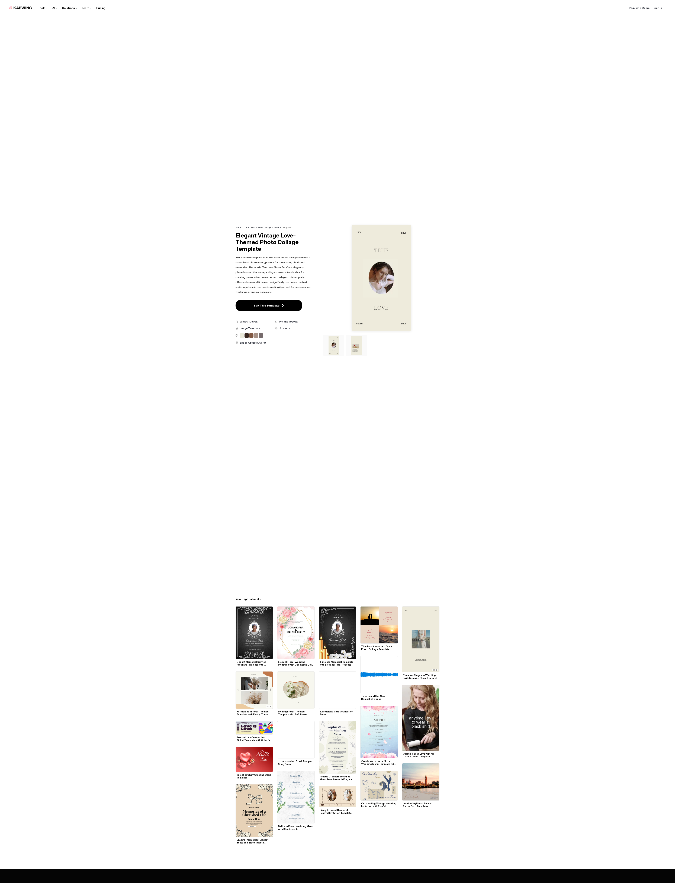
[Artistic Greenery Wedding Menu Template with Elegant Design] (337, 747)
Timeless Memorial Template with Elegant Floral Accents (337, 663)
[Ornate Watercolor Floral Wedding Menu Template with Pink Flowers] (379, 732)
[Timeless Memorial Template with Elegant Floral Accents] (337, 633)
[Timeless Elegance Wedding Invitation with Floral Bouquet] (420, 639)
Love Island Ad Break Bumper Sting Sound (295, 762)
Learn (85, 8)
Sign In (658, 7)
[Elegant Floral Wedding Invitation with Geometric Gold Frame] (295, 633)
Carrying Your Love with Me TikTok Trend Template (419, 755)
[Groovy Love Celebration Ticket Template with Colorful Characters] (254, 727)
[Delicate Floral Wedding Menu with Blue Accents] (295, 797)
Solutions (68, 8)
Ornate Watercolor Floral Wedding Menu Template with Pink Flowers (378, 762)
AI (53, 8)
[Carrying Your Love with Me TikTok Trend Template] (420, 718)
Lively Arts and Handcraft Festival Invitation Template (336, 811)
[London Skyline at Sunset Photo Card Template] (420, 781)
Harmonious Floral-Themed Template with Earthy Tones (252, 713)
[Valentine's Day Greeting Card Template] (254, 759)
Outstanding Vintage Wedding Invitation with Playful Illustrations (379, 805)
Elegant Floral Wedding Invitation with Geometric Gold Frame (296, 663)
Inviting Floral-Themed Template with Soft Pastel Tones (293, 713)
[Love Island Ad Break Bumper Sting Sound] (295, 739)
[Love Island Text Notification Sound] (337, 690)
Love (276, 227)
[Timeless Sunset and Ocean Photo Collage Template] (379, 625)
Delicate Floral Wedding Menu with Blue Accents (296, 827)
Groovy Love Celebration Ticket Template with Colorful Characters (253, 739)
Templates (250, 227)
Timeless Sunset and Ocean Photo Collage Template (377, 648)
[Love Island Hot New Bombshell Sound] (379, 674)
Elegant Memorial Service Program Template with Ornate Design (251, 663)
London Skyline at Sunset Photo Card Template (417, 805)
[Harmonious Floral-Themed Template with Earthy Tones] (254, 690)
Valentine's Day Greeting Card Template (253, 776)
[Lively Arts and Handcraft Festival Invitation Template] (337, 796)
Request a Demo (639, 7)
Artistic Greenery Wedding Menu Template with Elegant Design (336, 778)
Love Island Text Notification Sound (337, 713)
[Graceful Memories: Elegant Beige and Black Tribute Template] (254, 810)
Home (238, 227)
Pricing (100, 8)
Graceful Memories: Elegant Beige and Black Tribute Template (252, 841)
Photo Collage (264, 227)
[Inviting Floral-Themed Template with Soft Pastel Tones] (295, 690)
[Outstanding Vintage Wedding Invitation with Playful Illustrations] (379, 785)
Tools (41, 8)
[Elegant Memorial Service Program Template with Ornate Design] (254, 633)
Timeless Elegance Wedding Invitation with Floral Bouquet (420, 676)
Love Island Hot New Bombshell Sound (373, 697)
